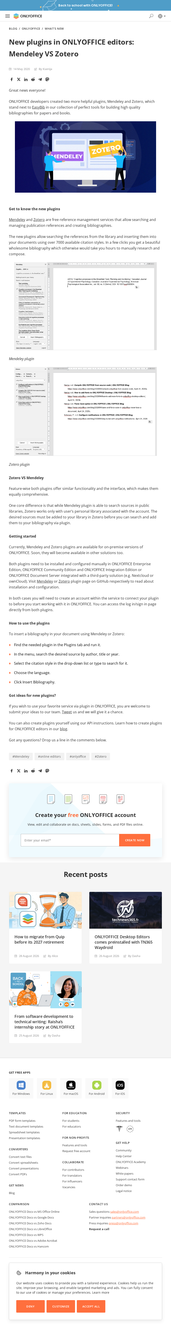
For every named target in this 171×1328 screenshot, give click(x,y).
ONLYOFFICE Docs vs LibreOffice (30, 1229)
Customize (60, 1306)
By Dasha (134, 956)
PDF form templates (22, 1121)
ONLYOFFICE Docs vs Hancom (29, 1246)
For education (74, 1113)
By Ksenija (45, 69)
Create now (134, 840)
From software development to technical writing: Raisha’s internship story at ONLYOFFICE (44, 1022)
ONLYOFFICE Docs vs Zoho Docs (30, 1223)
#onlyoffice (78, 756)
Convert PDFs (18, 1174)
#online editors (49, 756)
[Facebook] (11, 79)
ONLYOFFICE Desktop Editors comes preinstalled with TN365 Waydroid (124, 942)
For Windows (21, 1094)
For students (70, 1121)
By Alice (53, 956)
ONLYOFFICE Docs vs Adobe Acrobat (33, 1241)
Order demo (124, 1185)
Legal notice (124, 1191)
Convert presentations (24, 1168)
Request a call (99, 1229)
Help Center (124, 1156)
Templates (17, 1113)
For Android (97, 1094)
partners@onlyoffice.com (128, 1217)
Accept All (91, 1306)
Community (124, 1150)
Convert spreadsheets (23, 1163)
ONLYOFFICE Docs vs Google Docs (31, 1217)
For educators (71, 1126)
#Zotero (100, 756)
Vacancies (68, 1187)
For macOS (71, 1094)
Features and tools (74, 1145)
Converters (18, 1149)
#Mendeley (20, 756)
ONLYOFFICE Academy (131, 1162)
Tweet (67, 711)
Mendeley (17, 219)
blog (63, 728)
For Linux (47, 1094)
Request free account (76, 1151)
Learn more (100, 1292)
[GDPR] (130, 1129)
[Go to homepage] (27, 16)
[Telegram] (40, 79)
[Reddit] (33, 79)
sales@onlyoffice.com (124, 1212)
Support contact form (130, 1179)
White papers (124, 1173)
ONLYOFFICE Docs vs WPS (26, 1235)
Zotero (39, 219)
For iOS (120, 1094)
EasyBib (38, 107)
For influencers (72, 1181)
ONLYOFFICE (31, 29)
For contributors (73, 1170)
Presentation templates (24, 1138)
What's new (54, 29)
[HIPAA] (119, 1129)
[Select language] (161, 16)
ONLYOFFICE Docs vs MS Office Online (34, 1212)
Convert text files (20, 1157)
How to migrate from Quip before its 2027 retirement (39, 939)
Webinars (122, 1168)
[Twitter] (18, 79)
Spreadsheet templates (24, 1132)
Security (123, 1113)
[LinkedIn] (25, 79)
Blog (13, 29)
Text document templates (26, 1126)
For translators (72, 1175)
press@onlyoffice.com (123, 1223)
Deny (30, 1306)
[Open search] (151, 16)
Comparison (19, 1204)
